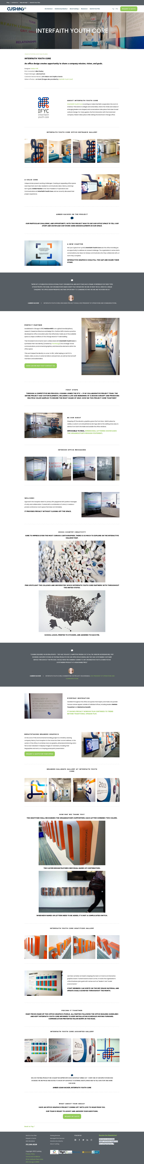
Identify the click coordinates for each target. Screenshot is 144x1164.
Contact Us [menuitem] (15, 2)
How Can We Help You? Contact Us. (40, 366)
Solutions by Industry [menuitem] (61, 9)
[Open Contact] (113, 8)
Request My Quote (72, 1116)
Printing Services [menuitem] (55, 1135)
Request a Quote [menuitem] (31, 1138)
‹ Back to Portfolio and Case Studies (36, 54)
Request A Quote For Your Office (39, 754)
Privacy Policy (30, 1154)
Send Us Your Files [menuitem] (35, 2)
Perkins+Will (34, 69)
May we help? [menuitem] (24, 2)
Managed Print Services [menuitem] (57, 1138)
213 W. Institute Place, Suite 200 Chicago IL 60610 (34, 1160)
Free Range (56, 344)
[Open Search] (117, 8)
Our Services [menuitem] (48, 9)
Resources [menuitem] (84, 9)
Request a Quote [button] (129, 9)
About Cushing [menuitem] (74, 9)
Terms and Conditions (33, 1157)
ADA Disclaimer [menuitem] (30, 1141)
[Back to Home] (17, 9)
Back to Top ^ (29, 1126)
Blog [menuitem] (8, 2)
